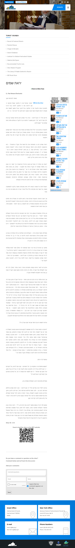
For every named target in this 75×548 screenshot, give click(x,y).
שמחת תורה (61, 181)
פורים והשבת (61, 116)
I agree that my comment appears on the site (36, 486)
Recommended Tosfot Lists (15, 64)
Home (36, 26)
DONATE (60, 7)
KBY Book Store (12, 75)
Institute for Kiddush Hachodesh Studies (19, 56)
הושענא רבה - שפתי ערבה (61, 148)
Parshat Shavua (12, 45)
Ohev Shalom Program (14, 68)
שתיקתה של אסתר (61, 137)
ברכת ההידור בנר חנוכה (61, 106)
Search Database (12, 53)
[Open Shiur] (60, 113)
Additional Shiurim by (55, 100)
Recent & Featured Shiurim (15, 41)
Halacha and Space (13, 60)
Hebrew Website (21, 2)
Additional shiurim (56, 190)
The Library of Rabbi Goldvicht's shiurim (19, 71)
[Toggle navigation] (68, 7)
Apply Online (9, 2)
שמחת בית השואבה (60, 171)
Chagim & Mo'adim (13, 49)
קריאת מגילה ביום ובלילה (61, 126)
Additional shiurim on (64, 99)
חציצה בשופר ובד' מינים (61, 160)
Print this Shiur (39, 103)
